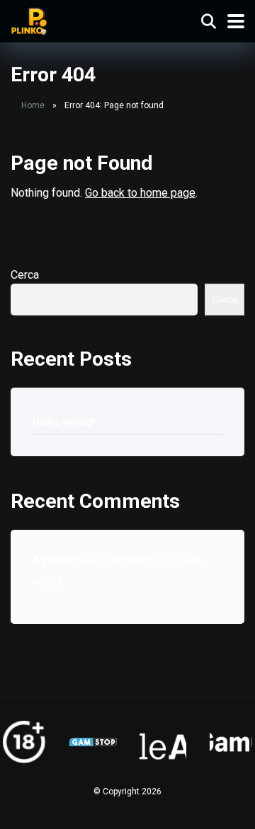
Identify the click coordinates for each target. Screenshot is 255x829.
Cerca (25, 275)
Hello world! (63, 422)
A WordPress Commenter (95, 560)
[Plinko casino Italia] (30, 19)
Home (33, 105)
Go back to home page (140, 192)
